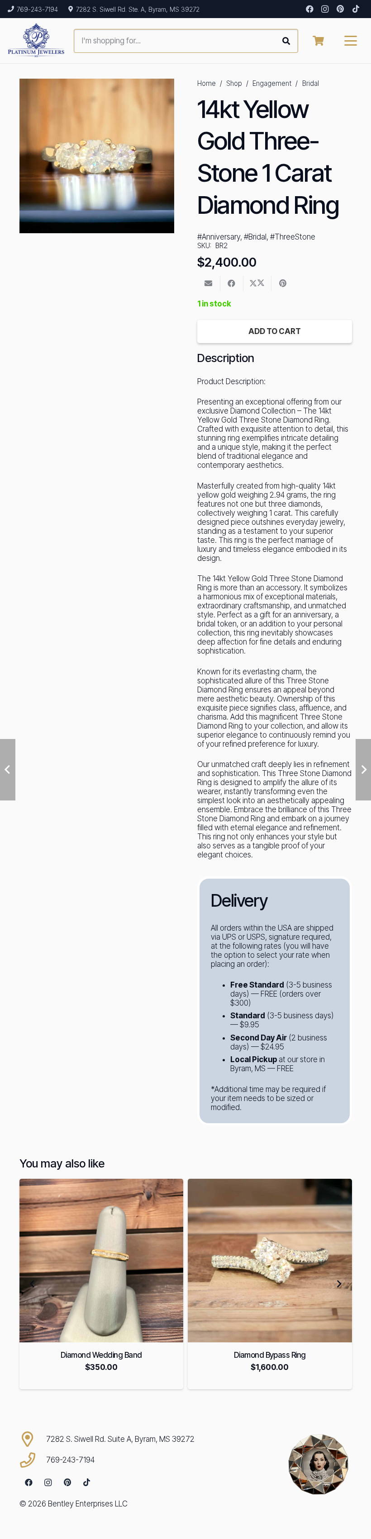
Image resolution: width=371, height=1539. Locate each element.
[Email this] (208, 283)
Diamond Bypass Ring (270, 1355)
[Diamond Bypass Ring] (270, 1261)
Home (206, 83)
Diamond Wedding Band (101, 1355)
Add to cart (274, 331)
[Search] (286, 40)
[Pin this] (283, 283)
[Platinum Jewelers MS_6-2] (36, 41)
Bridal (310, 83)
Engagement (271, 83)
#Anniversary (218, 236)
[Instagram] (325, 9)
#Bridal (255, 236)
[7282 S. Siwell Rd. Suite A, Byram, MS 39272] (32, 1439)
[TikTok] (355, 9)
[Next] (338, 1284)
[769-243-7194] (32, 1460)
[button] (350, 40)
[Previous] (32, 1284)
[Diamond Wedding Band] (101, 1261)
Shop (234, 83)
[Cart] (318, 40)
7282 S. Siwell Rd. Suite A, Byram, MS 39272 (120, 1439)
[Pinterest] (340, 9)
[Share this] (231, 283)
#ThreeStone (292, 236)
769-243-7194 (70, 1459)
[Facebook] (309, 9)
